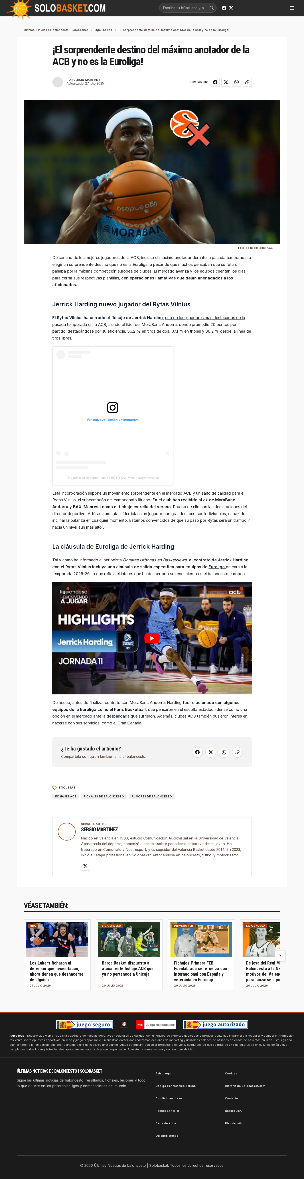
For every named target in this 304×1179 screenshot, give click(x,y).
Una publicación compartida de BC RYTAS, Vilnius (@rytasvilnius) (113, 477)
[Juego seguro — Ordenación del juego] (84, 1024)
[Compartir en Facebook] (215, 82)
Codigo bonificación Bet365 (176, 1086)
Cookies (231, 1073)
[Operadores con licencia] (215, 1024)
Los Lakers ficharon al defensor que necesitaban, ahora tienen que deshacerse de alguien (56, 971)
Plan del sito (234, 1123)
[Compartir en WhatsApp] (236, 82)
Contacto (231, 1098)
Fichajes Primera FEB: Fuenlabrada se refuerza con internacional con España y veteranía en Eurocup (200, 971)
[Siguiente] (280, 955)
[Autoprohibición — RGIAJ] (124, 1024)
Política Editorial (167, 1110)
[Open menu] (292, 8)
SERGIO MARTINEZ (86, 79)
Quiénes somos (167, 1135)
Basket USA (233, 1110)
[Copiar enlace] (247, 82)
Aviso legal (164, 1073)
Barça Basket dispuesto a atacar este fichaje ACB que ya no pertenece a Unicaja (128, 968)
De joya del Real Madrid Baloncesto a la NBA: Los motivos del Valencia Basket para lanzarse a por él (272, 971)
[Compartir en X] (225, 82)
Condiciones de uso (170, 1098)
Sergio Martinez (99, 829)
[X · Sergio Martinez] (85, 866)
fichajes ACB (65, 796)
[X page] (231, 8)
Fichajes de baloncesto (104, 796)
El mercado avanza (171, 271)
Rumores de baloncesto (152, 796)
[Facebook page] (224, 8)
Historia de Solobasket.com (245, 1086)
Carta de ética (166, 1123)
